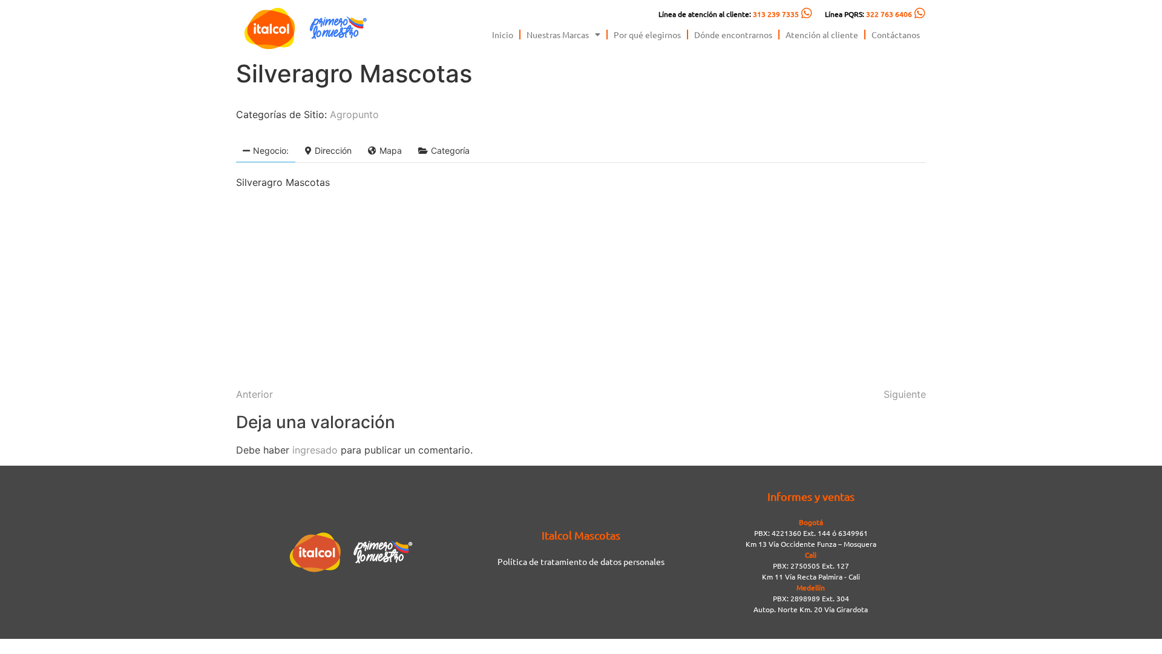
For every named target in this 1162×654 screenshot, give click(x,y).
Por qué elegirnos (647, 34)
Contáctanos (896, 34)
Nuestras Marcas (558, 34)
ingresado (315, 450)
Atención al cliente (822, 34)
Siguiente (905, 394)
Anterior (254, 394)
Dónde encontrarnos (733, 34)
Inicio (502, 34)
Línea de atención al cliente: (728, 14)
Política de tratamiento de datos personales (581, 561)
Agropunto (354, 114)
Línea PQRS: (868, 14)
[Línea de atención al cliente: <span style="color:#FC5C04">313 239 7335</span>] (807, 13)
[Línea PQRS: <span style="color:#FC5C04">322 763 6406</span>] (920, 13)
